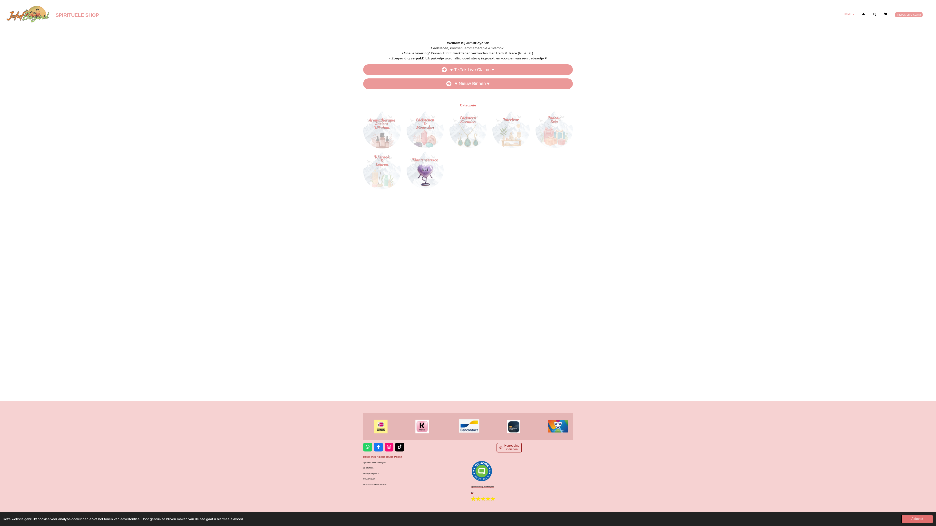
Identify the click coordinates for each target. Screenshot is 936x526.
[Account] (863, 14)
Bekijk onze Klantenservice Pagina (382, 456)
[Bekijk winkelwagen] (885, 14)
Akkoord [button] (917, 519)
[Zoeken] (874, 14)
